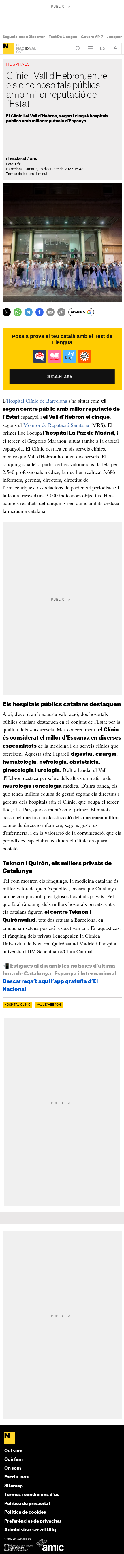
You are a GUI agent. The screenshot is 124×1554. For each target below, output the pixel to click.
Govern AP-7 (92, 37)
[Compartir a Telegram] (29, 312)
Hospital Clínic (17, 1004)
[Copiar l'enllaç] (61, 312)
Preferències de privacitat (32, 1521)
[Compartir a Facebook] (39, 312)
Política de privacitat (27, 1504)
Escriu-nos (16, 1477)
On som (12, 1468)
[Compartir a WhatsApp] (18, 312)
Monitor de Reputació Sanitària (56, 424)
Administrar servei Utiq (30, 1530)
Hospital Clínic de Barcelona (37, 400)
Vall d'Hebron (49, 1004)
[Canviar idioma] (103, 48)
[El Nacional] (8, 48)
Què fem (13, 1459)
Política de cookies (25, 1512)
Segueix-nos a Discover (24, 37)
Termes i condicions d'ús (31, 1495)
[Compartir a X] (7, 312)
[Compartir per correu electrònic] (50, 312)
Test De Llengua (63, 37)
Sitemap (13, 1486)
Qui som (13, 1451)
